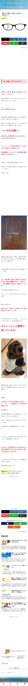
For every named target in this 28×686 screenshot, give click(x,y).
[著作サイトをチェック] (7, 523)
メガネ (21, 471)
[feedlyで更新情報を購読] (20, 523)
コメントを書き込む (14, 668)
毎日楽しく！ (5, 471)
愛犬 (14, 473)
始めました (5, 473)
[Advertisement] (14, 63)
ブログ (16, 471)
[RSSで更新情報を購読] (14, 527)
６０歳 (11, 471)
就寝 (10, 473)
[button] (22, 43)
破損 (18, 473)
